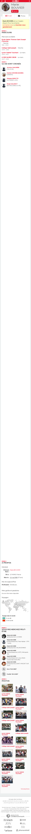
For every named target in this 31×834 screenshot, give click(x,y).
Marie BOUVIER (11, 635)
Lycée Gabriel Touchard (10, 52)
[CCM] (23, 820)
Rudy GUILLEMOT (12, 84)
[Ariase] (8, 830)
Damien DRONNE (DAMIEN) (15, 73)
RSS (18, 809)
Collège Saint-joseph (9, 48)
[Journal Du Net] (8, 823)
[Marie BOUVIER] (5, 7)
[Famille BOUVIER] (4, 674)
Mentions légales (5, 811)
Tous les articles (12, 809)
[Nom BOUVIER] (4, 669)
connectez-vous (8, 25)
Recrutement (23, 809)
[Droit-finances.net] (23, 823)
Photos (23, 16)
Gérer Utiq (26, 810)
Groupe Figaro (13, 811)
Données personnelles (7, 810)
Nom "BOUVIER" (12, 669)
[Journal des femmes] (8, 820)
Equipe (14, 807)
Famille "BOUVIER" (12, 674)
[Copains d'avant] (8, 827)
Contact (6, 809)
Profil (10, 16)
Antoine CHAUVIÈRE (13, 67)
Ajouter (16, 11)
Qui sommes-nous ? (6, 807)
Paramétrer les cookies (18, 810)
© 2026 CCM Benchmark (24, 811)
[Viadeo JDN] (23, 827)
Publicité (27, 807)
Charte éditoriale (20, 807)
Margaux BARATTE (12, 78)
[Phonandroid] (23, 830)
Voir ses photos (25, 789)
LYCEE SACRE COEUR (9, 57)
